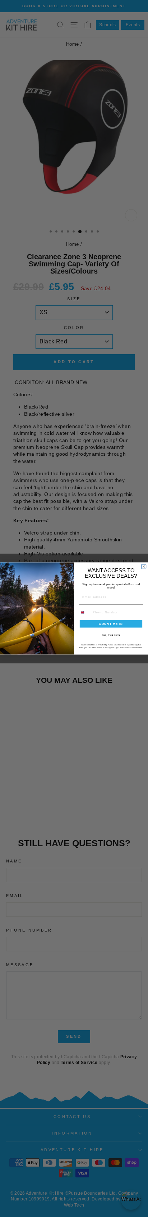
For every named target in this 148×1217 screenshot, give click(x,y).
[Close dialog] (144, 566)
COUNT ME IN (111, 623)
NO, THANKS (111, 635)
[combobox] (85, 612)
